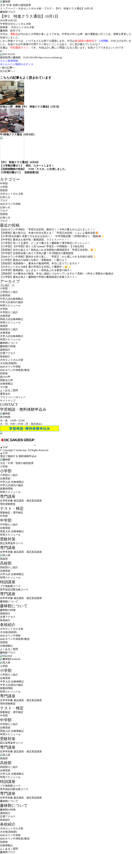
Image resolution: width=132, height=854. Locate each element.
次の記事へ (6, 71)
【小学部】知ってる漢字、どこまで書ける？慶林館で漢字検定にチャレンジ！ (45, 243)
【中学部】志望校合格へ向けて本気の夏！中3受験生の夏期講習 (36, 253)
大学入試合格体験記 (11, 336)
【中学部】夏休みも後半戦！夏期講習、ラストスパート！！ (35, 239)
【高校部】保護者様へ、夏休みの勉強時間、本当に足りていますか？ (40, 263)
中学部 (4, 23)
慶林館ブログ (7, 652)
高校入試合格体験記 (11, 319)
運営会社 (5, 393)
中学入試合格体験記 (11, 298)
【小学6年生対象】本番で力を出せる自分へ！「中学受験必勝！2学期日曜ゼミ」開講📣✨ (52, 236)
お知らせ (5, 197)
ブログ (4, 200)
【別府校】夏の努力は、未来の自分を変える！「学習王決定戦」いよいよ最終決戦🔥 (49, 232)
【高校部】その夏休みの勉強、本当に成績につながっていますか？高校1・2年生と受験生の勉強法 (56, 273)
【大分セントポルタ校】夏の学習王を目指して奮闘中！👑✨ (35, 266)
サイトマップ (7, 400)
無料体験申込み (28, 456)
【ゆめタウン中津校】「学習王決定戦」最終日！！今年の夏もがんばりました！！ (47, 229)
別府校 (4, 214)
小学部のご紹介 (9, 292)
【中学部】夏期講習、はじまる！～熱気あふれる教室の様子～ (36, 270)
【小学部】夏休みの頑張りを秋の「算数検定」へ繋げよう (33, 260)
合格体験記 (6, 383)
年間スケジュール (10, 305)
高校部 (4, 190)
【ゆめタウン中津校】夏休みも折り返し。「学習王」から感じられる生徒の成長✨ (48, 256)
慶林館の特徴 (7, 346)
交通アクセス (7, 353)
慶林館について (9, 601)
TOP (4, 447)
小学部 (4, 187)
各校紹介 (5, 620)
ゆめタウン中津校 (10, 204)
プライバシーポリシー (13, 397)
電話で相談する (9, 456)
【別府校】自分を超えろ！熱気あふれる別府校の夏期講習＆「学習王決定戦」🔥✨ (48, 249)
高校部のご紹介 (9, 329)
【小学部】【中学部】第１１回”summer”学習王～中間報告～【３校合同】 (42, 246)
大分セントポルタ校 (19, 23)
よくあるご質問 (9, 390)
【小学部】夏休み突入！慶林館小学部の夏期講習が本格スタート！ (38, 277)
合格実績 (5, 295)
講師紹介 (5, 349)
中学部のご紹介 (9, 312)
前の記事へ (8, 67)
